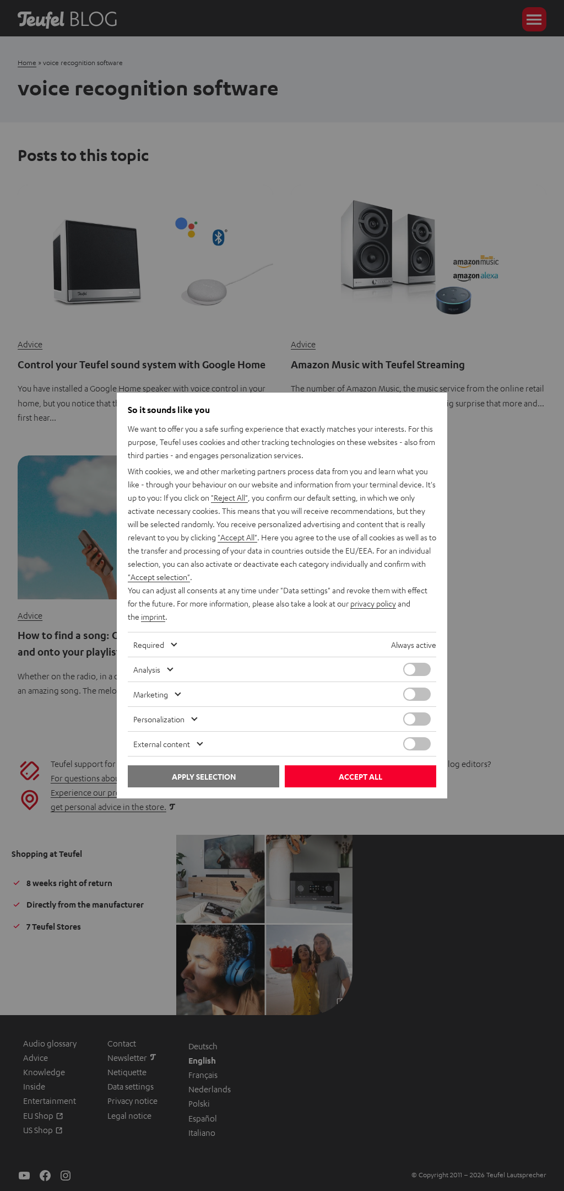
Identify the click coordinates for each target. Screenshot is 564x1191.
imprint (153, 616)
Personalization (159, 719)
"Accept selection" (159, 577)
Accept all (360, 776)
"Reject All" (229, 497)
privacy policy (373, 603)
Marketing (150, 694)
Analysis (146, 669)
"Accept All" (237, 537)
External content (161, 744)
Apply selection (204, 776)
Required (148, 645)
